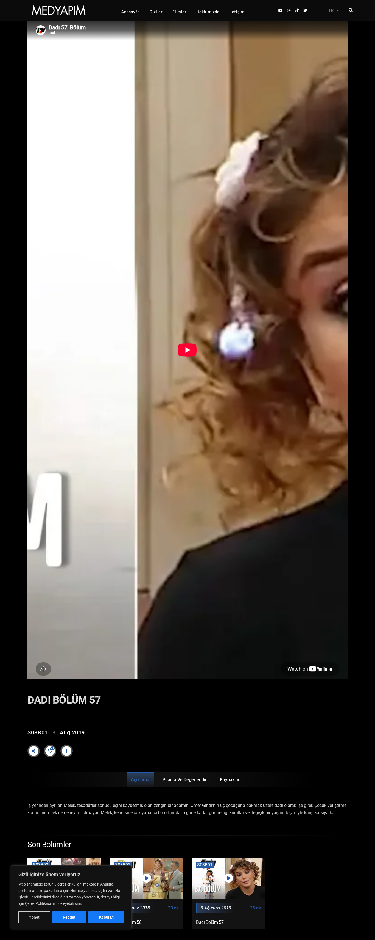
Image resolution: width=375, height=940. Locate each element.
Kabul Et (106, 917)
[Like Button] (50, 751)
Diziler (156, 12)
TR (331, 10)
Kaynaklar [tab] (230, 779)
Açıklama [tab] (140, 779)
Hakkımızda (208, 12)
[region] (71, 897)
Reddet (69, 917)
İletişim (237, 12)
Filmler (179, 12)
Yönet (34, 917)
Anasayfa (130, 12)
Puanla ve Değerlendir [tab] (185, 779)
